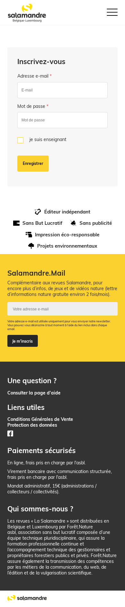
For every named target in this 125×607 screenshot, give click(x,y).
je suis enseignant (47, 139)
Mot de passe (32, 106)
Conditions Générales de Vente (40, 419)
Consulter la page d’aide (34, 392)
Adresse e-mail (34, 76)
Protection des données (32, 425)
